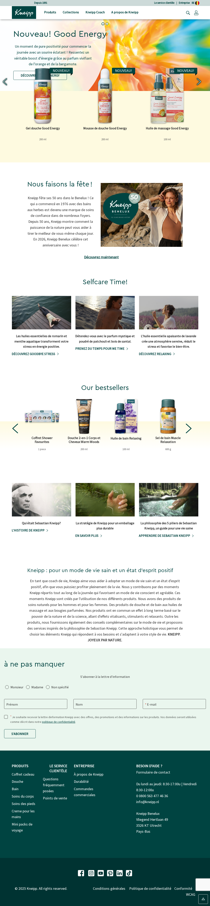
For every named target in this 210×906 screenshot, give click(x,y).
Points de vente (55, 798)
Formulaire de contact (153, 772)
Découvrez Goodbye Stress (33, 354)
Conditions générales (109, 888)
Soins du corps (23, 796)
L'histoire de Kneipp (28, 530)
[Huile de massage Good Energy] (167, 96)
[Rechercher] (187, 12)
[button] (196, 12)
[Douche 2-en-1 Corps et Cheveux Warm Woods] (84, 416)
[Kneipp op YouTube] (101, 872)
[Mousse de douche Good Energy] (105, 96)
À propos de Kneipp (88, 774)
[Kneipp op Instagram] (91, 872)
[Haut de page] (203, 899)
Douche (17, 781)
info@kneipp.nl (147, 801)
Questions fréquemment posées (53, 785)
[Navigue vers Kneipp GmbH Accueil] (24, 12)
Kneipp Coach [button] (95, 12)
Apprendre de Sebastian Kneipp (164, 535)
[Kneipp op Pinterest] (110, 872)
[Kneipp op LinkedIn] (119, 872)
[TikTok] (129, 872)
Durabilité (81, 781)
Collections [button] (71, 12)
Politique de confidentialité (150, 888)
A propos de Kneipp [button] (124, 12)
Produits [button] (50, 12)
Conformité (183, 888)
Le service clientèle (164, 3)
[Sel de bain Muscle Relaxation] (168, 416)
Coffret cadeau (23, 774)
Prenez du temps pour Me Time (99, 348)
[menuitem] (50, 12)
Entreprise (184, 3)
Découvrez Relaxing (155, 354)
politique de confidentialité (58, 722)
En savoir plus (86, 535)
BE (193, 3)
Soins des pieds (23, 803)
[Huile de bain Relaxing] (126, 416)
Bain (15, 788)
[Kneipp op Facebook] (81, 872)
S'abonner (19, 734)
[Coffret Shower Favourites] (41, 416)
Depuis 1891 (40, 3)
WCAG (190, 894)
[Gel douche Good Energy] (43, 96)
